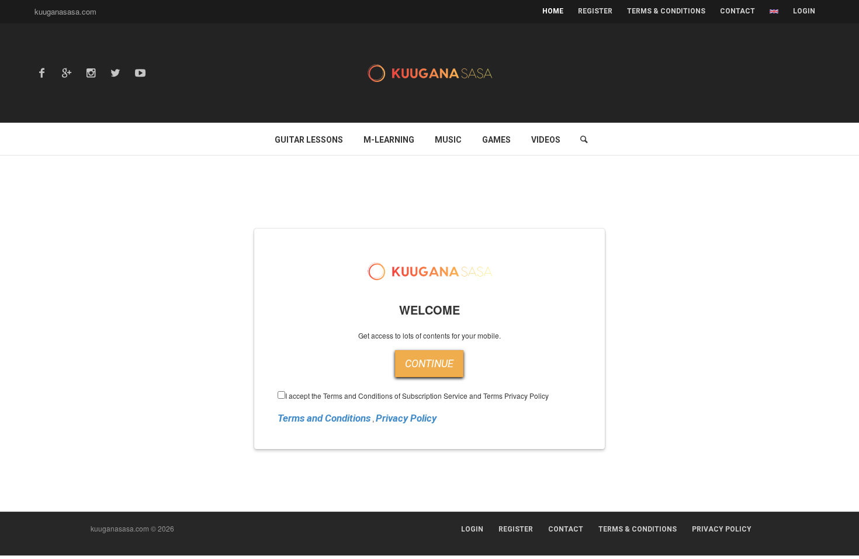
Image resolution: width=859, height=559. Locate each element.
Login (804, 11)
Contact (565, 529)
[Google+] (66, 73)
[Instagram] (91, 73)
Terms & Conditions (637, 529)
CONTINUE (429, 363)
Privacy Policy (406, 418)
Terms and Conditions (324, 418)
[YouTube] (140, 73)
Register (515, 529)
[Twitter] (115, 73)
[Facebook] (42, 73)
